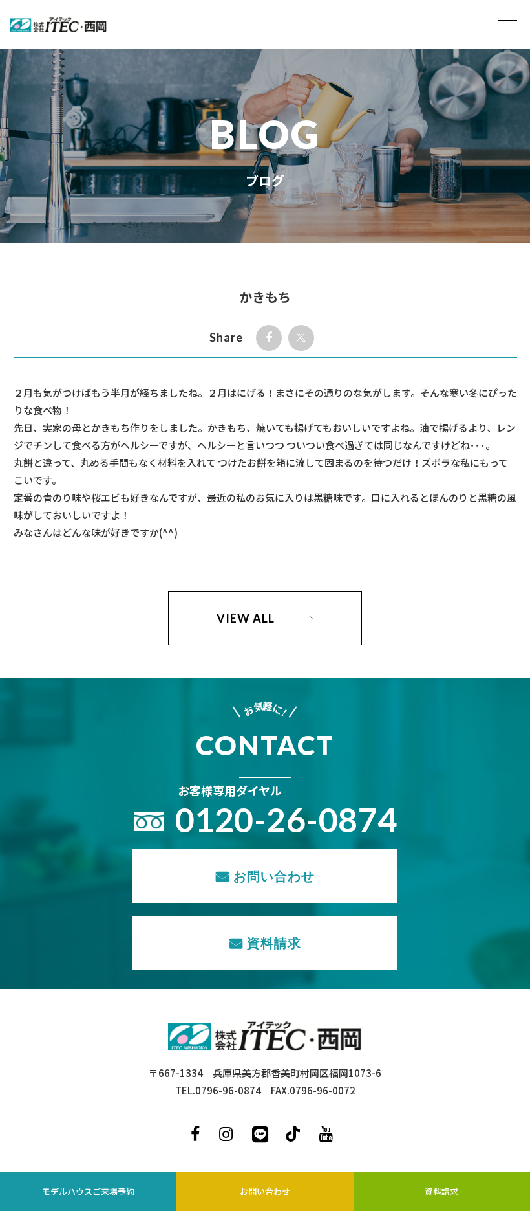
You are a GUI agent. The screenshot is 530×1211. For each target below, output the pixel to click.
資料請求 (274, 942)
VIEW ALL (245, 618)
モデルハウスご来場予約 (88, 1191)
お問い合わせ (274, 875)
